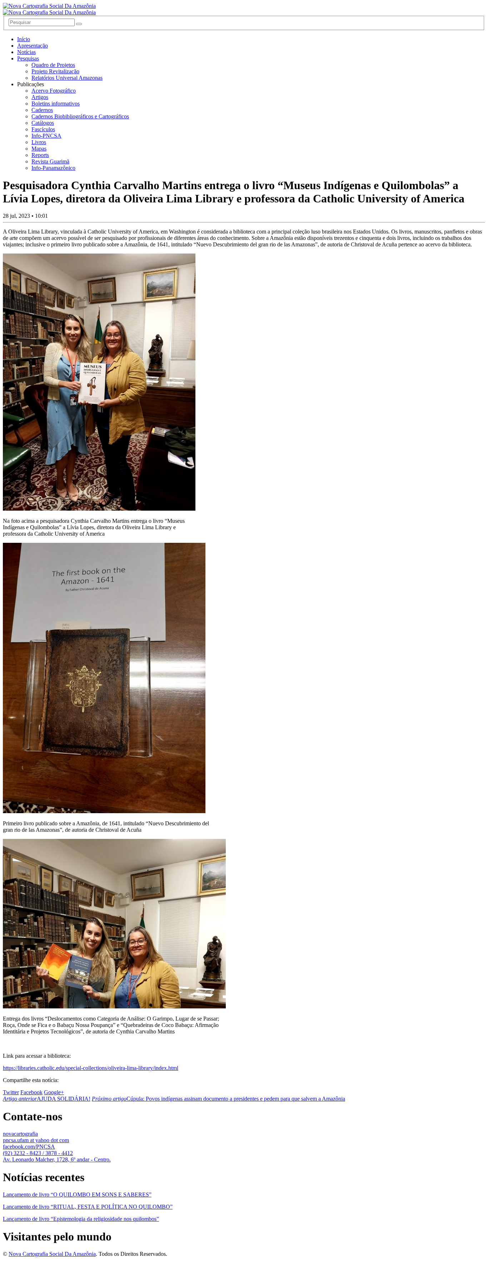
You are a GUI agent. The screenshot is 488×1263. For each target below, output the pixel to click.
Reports (40, 155)
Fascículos (43, 129)
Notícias (26, 52)
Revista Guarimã (50, 161)
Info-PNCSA (46, 136)
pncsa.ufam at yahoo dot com (36, 1140)
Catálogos (42, 123)
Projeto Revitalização (55, 71)
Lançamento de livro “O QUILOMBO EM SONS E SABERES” (77, 1194)
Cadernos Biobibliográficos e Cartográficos (80, 116)
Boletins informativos (55, 103)
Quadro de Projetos (53, 65)
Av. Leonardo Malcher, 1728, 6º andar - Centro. (57, 1159)
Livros (38, 142)
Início (23, 39)
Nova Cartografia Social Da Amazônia (52, 1254)
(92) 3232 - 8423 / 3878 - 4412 (38, 1153)
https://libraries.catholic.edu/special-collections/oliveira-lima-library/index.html (90, 1068)
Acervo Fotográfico (53, 91)
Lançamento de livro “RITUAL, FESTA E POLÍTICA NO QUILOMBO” (88, 1207)
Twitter (11, 1092)
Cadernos (42, 110)
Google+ (54, 1092)
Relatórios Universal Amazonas (67, 78)
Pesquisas (28, 58)
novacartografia (20, 1134)
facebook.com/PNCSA (29, 1147)
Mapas (38, 149)
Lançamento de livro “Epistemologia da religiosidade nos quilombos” (81, 1219)
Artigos (39, 97)
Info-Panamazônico (53, 168)
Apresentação (32, 46)
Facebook (31, 1092)
